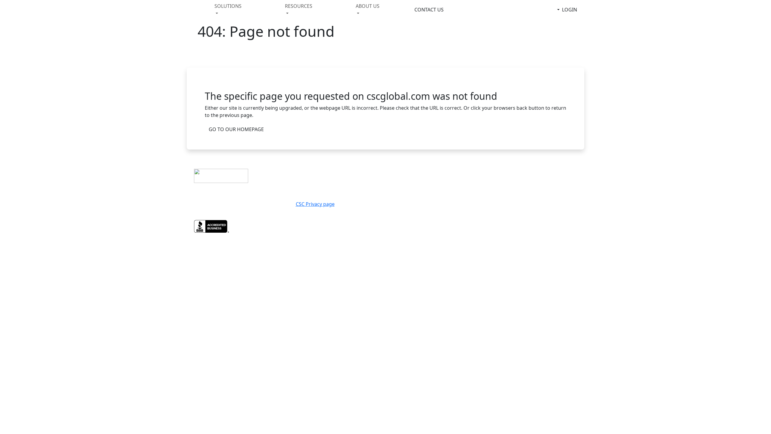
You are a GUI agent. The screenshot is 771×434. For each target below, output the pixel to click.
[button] (233, 9)
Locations (535, 167)
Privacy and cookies (415, 174)
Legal (396, 182)
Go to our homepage (236, 129)
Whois (530, 182)
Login (569, 9)
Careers (532, 174)
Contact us (403, 167)
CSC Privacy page (315, 204)
